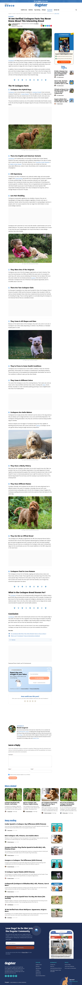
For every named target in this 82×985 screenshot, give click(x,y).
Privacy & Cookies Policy (34, 688)
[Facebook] (5, 6)
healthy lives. (36, 738)
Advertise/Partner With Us (55, 968)
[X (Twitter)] (9, 6)
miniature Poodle (36, 92)
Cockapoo (13, 595)
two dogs (20, 735)
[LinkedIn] (49, 26)
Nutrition (31, 10)
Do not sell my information (70, 968)
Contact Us (52, 964)
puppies (33, 278)
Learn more (56, 13)
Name (9, 769)
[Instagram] (7, 6)
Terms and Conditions (69, 966)
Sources (13, 640)
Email (32, 769)
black (44, 385)
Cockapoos (11, 60)
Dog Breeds (49, 10)
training (38, 425)
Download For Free (65, 62)
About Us (52, 966)
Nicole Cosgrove (16, 23)
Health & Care (24, 10)
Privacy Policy (25, 952)
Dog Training (37, 10)
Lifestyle (44, 10)
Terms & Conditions (24, 688)
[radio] (25, 701)
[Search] (76, 10)
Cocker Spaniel (25, 94)
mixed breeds (19, 178)
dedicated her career (24, 731)
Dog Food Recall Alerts (40, 975)
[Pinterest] (13, 6)
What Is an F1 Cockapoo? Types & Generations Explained (25, 636)
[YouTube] (11, 6)
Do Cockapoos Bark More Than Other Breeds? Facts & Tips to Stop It (28, 633)
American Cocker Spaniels (42, 162)
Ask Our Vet (56, 10)
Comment (10, 754)
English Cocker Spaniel (15, 164)
